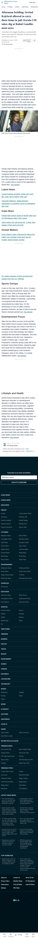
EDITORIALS (5, 674)
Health (3, 617)
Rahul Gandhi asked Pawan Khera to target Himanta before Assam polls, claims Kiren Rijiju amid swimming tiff (9, 811)
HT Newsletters (30, 881)
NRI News (4, 788)
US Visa (21, 756)
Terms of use (30, 877)
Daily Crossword (24, 732)
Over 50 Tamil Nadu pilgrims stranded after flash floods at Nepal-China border (27, 832)
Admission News (6, 595)
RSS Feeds (16, 888)
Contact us (16, 877)
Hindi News (22, 785)
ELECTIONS (4, 714)
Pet (2, 624)
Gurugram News (24, 542)
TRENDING (4, 634)
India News (25, 7)
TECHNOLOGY (5, 684)
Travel (20, 620)
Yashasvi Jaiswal (6, 524)
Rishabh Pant (23, 524)
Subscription (5, 884)
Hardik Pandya (23, 520)
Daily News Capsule (8, 477)
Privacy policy (5, 881)
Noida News (22, 553)
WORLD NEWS (6, 500)
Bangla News (23, 782)
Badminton (4, 692)
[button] (2, 2)
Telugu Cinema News (7, 575)
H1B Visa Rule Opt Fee (26, 759)
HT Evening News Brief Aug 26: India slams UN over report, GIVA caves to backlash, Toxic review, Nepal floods (9, 822)
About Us (4, 877)
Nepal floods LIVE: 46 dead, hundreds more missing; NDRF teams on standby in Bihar (8, 861)
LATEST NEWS (5, 495)
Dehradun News (24, 539)
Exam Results (5, 602)
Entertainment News (7, 782)
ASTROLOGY (5, 583)
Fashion (3, 614)
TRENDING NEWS (6, 746)
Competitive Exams (7, 598)
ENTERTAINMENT (6, 564)
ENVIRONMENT (6, 659)
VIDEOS (3, 649)
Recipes (21, 617)
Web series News (6, 578)
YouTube (3, 763)
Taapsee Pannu (5, 753)
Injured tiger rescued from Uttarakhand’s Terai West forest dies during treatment (26, 801)
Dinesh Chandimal (6, 527)
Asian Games (5, 759)
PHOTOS (4, 644)
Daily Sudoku (5, 732)
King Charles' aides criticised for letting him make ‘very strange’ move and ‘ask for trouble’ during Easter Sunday (18, 237)
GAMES (3, 729)
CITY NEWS (4, 532)
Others (3, 699)
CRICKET (4, 510)
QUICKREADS (5, 719)
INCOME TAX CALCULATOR (9, 741)
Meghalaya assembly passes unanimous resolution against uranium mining (8, 842)
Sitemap (3, 888)
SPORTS (3, 689)
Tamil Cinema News (25, 571)
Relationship (4, 620)
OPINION (4, 669)
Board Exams (23, 595)
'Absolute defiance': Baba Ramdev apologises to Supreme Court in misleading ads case (18, 203)
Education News (24, 602)
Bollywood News (6, 568)
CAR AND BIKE (5, 679)
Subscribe (32, 2)
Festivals (21, 614)
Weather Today (17, 881)
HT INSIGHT (5, 709)
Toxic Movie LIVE (6, 749)
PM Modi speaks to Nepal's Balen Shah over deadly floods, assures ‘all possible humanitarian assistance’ (26, 844)
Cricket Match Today (25, 513)
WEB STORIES (5, 629)
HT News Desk (8, 44)
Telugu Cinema (23, 778)
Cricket (17, 7)
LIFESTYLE (4, 607)
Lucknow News (23, 549)
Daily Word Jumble (6, 736)
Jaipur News (22, 546)
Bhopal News (23, 535)
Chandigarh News (6, 539)
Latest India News (8, 795)
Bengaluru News (6, 535)
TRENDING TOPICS (7, 768)
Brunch (21, 610)
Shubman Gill (23, 517)
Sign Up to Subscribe (19, 482)
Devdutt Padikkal (6, 520)
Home (3, 7)
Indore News (5, 546)
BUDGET (3, 654)
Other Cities (22, 559)
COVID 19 (4, 724)
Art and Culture (5, 610)
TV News (21, 575)
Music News (4, 571)
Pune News (22, 556)
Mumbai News (5, 553)
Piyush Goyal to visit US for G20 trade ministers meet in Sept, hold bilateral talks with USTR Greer (9, 832)
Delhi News (4, 542)
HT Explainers (23, 788)
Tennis (21, 696)
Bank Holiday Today (25, 749)
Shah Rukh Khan (24, 753)
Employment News (24, 598)
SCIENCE (4, 664)
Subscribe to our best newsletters (19, 473)
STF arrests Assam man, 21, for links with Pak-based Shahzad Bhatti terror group (8, 801)
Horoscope (4, 586)
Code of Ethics (30, 884)
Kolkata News (5, 549)
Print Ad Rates (17, 884)
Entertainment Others (25, 578)
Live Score (4, 517)
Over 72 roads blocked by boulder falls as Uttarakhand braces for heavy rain (27, 821)
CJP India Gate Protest (7, 756)
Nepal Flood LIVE (24, 763)
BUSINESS (4, 639)
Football (21, 692)
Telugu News (5, 785)
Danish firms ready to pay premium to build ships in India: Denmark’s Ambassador (27, 810)
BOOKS (3, 704)
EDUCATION (5, 591)
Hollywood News (24, 568)
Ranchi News (5, 559)
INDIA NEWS (5, 505)
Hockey (3, 696)
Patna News (4, 556)
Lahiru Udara (23, 527)
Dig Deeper (28, 107)
